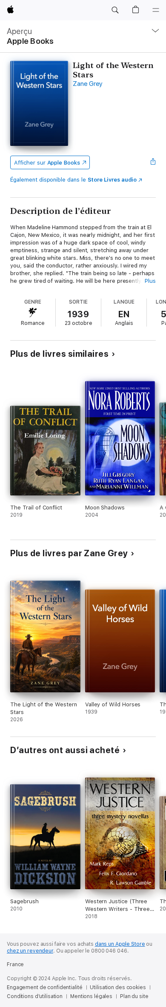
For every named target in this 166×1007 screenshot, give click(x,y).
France (15, 964)
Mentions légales (91, 996)
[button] (115, 10)
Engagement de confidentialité (45, 987)
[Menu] (156, 10)
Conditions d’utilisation (35, 996)
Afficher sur (47, 162)
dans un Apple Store (120, 944)
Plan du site (134, 996)
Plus (150, 281)
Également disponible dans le (73, 179)
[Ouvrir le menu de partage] (153, 162)
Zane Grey (88, 84)
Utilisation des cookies (118, 987)
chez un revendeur (30, 951)
